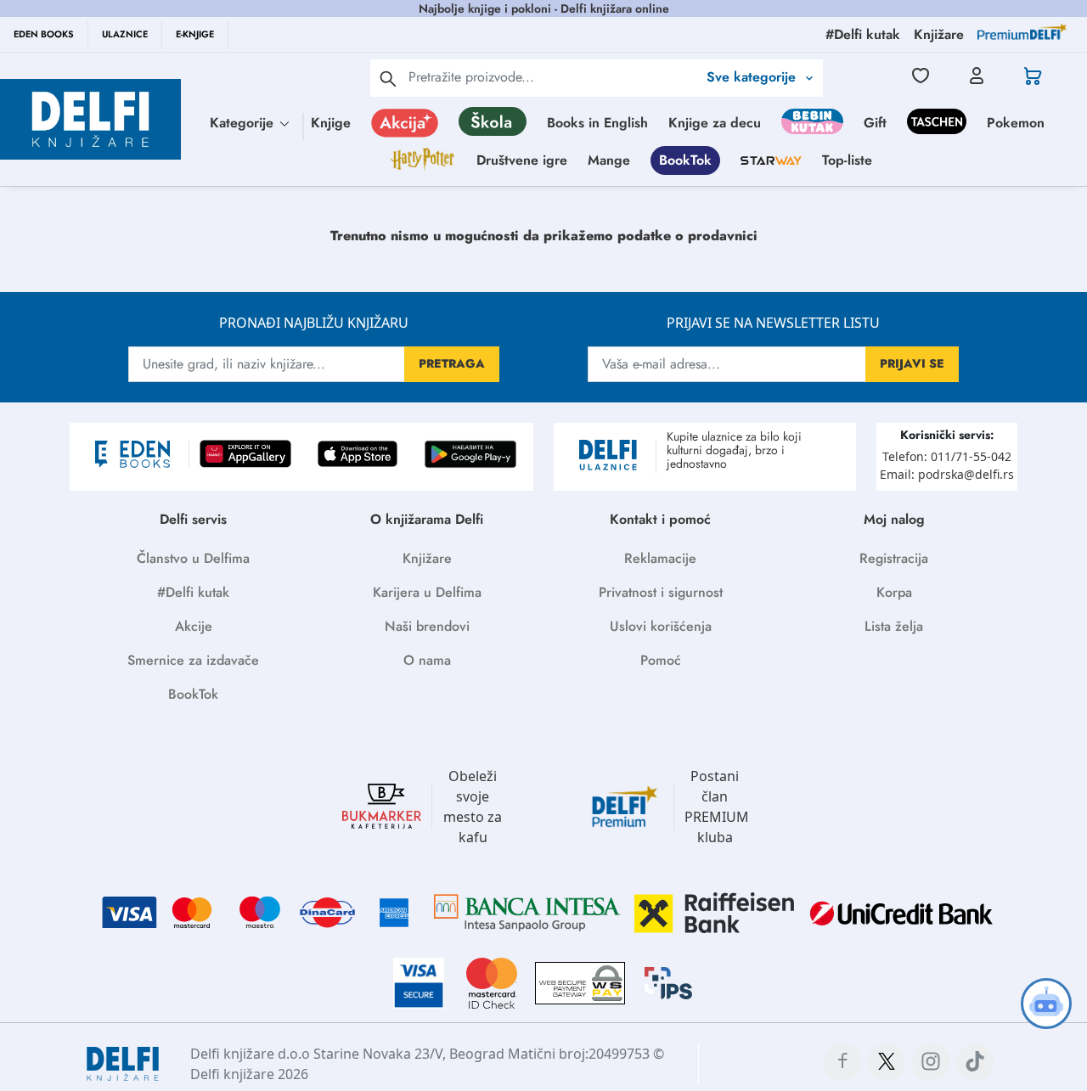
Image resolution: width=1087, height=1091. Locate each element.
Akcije (193, 626)
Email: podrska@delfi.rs (947, 474)
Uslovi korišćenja (661, 626)
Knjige (331, 122)
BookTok (685, 160)
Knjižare (427, 558)
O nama (427, 660)
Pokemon (1016, 122)
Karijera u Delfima (427, 592)
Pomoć (660, 660)
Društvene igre (521, 160)
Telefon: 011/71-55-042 (946, 456)
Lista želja (894, 626)
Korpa (894, 592)
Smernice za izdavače (193, 660)
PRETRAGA (452, 363)
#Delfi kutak (193, 592)
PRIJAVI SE (912, 363)
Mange (609, 160)
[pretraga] (388, 78)
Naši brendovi (427, 626)
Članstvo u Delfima (193, 558)
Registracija (893, 558)
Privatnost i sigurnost (661, 592)
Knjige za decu (714, 122)
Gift (875, 122)
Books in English (597, 122)
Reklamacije (660, 558)
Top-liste (847, 160)
